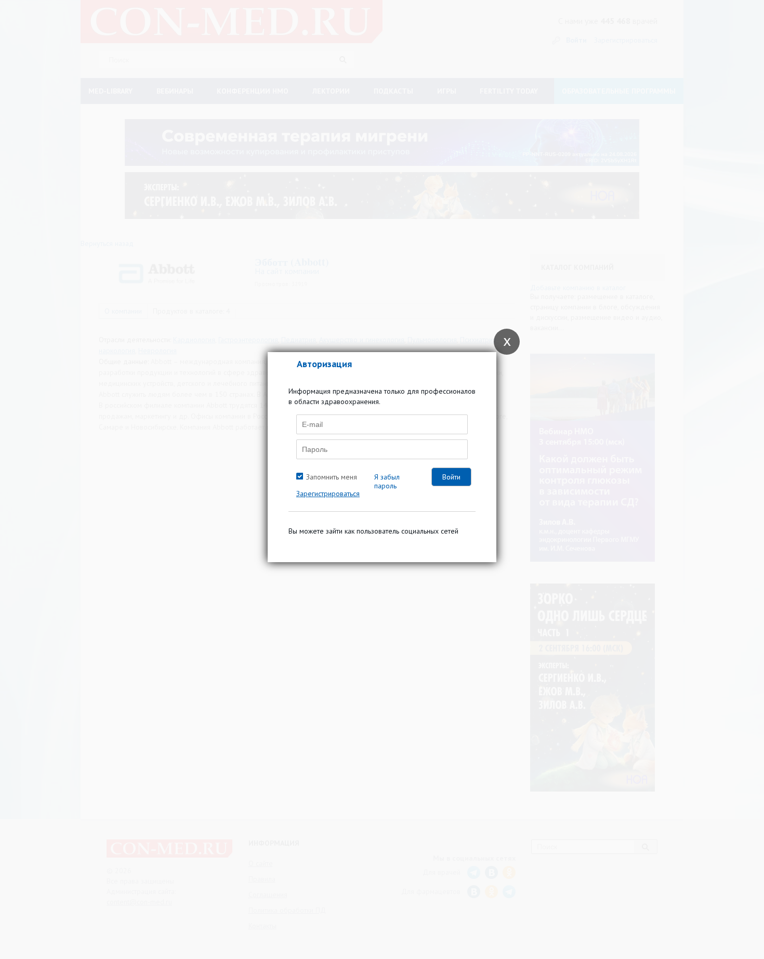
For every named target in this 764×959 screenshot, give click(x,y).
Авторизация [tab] (324, 364)
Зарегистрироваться (328, 493)
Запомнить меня (331, 477)
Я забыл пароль (387, 481)
